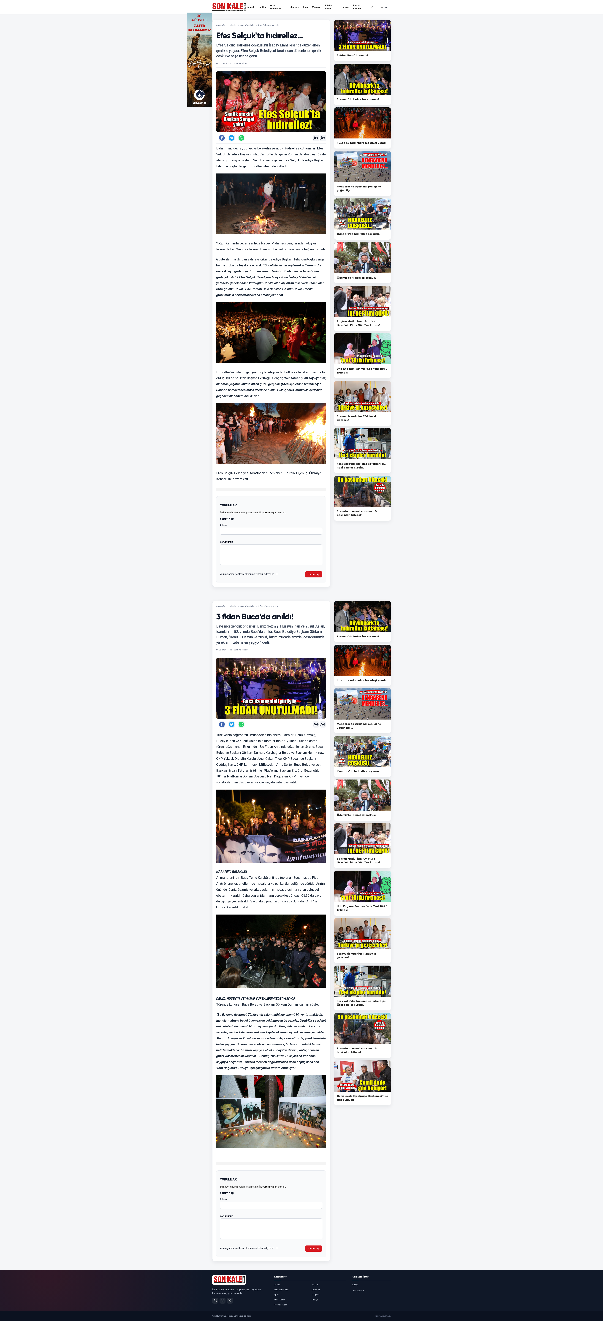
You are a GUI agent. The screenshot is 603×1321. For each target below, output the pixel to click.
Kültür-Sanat (328, 7)
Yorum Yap (313, 574)
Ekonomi (294, 7)
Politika (262, 7)
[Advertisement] (403, 60)
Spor (305, 7)
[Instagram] (222, 1301)
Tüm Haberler (358, 1290)
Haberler (232, 25)
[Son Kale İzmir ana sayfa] (229, 1280)
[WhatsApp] (215, 1301)
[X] (230, 1301)
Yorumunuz (226, 541)
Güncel (250, 7)
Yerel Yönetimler (275, 7)
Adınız (223, 525)
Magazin (316, 7)
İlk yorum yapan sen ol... (273, 512)
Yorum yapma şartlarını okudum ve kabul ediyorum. (247, 574)
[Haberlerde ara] (372, 7)
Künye (355, 1284)
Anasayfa (220, 25)
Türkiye (345, 7)
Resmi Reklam (357, 7)
